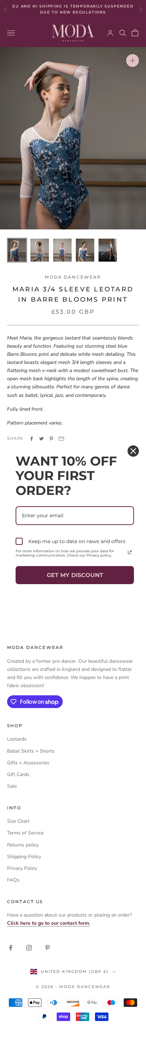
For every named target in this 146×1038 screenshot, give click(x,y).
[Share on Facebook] (31, 438)
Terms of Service (25, 832)
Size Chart (18, 821)
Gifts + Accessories (28, 762)
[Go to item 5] (108, 250)
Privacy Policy (22, 868)
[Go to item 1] (17, 250)
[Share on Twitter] (41, 438)
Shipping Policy (24, 856)
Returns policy (23, 845)
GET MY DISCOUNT (75, 575)
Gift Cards (18, 774)
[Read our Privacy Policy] (129, 552)
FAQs (13, 880)
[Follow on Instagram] (29, 947)
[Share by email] (61, 438)
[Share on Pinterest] (51, 438)
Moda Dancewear (73, 277)
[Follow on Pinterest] (47, 947)
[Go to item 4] (85, 250)
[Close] (133, 451)
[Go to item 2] (40, 250)
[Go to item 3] (62, 250)
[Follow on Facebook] (10, 947)
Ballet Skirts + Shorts (31, 751)
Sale (12, 786)
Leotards (17, 739)
